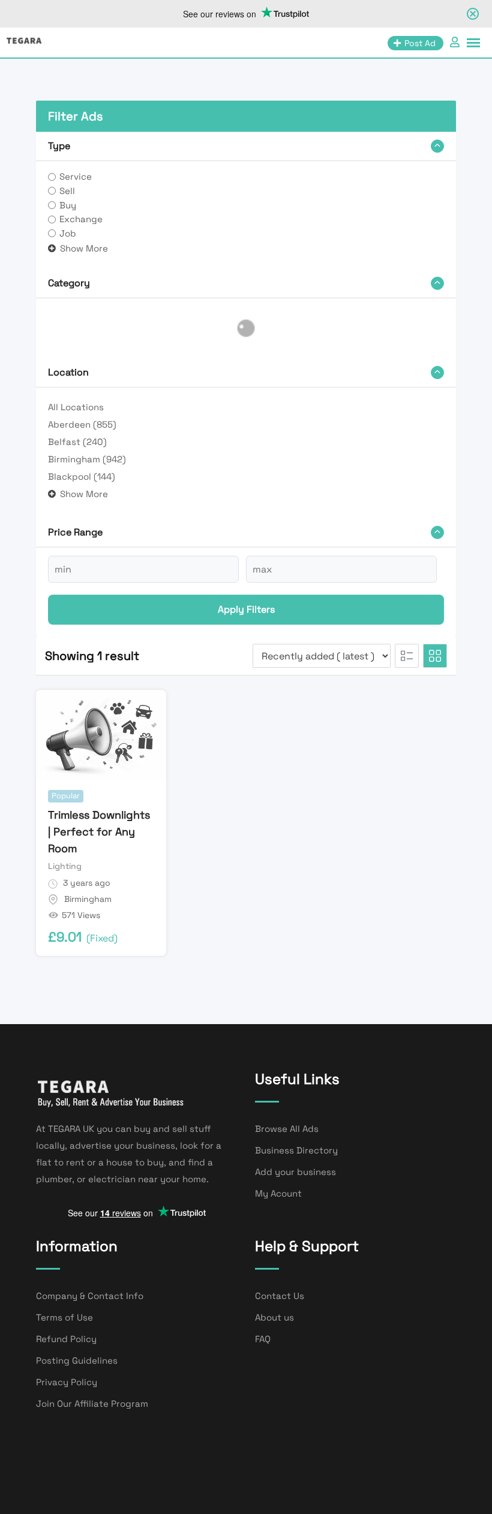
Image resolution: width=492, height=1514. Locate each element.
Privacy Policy (66, 1382)
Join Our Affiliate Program (92, 1403)
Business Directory (296, 1150)
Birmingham (87, 459)
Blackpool (81, 476)
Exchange (81, 219)
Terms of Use (64, 1317)
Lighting (65, 866)
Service (75, 176)
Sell (67, 190)
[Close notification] (473, 14)
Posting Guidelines (77, 1360)
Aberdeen (82, 424)
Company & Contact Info (89, 1295)
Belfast (77, 441)
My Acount (278, 1193)
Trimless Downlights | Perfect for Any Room (99, 831)
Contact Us (279, 1295)
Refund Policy (66, 1339)
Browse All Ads (287, 1128)
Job (67, 233)
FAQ (263, 1339)
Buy (67, 205)
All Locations (76, 407)
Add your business (295, 1171)
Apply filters (246, 609)
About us (274, 1317)
